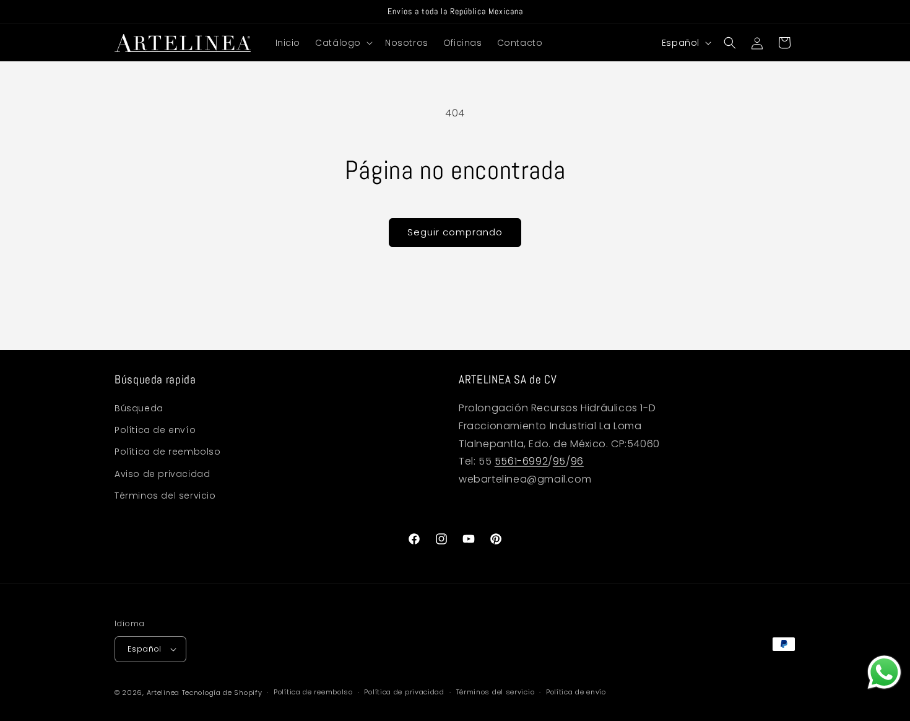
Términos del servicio (165, 495)
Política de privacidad (404, 692)
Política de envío (155, 430)
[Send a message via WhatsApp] (884, 672)
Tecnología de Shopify (222, 692)
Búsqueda (139, 408)
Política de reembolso (168, 452)
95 (559, 462)
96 (577, 462)
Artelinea (163, 692)
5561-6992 (521, 462)
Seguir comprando (455, 231)
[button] (343, 43)
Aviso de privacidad (162, 474)
